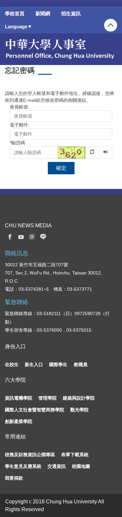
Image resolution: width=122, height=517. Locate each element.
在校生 (12, 364)
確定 (61, 168)
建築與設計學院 (79, 398)
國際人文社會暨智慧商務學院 (34, 409)
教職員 (81, 364)
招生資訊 (71, 13)
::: (2, 3)
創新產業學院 (18, 421)
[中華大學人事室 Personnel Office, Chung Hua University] (59, 48)
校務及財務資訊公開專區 (30, 454)
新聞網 (42, 13)
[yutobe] (21, 236)
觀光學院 (79, 409)
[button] (79, 152)
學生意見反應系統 (23, 466)
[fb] (10, 236)
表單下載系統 (74, 454)
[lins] (43, 236)
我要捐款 (14, 478)
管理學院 (47, 398)
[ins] (32, 236)
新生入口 (34, 364)
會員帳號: (19, 107)
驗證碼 (17, 142)
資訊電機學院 (18, 398)
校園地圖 (81, 466)
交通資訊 (56, 466)
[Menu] (110, 25)
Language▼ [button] (18, 26)
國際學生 (58, 364)
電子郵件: (19, 124)
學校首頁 (14, 13)
